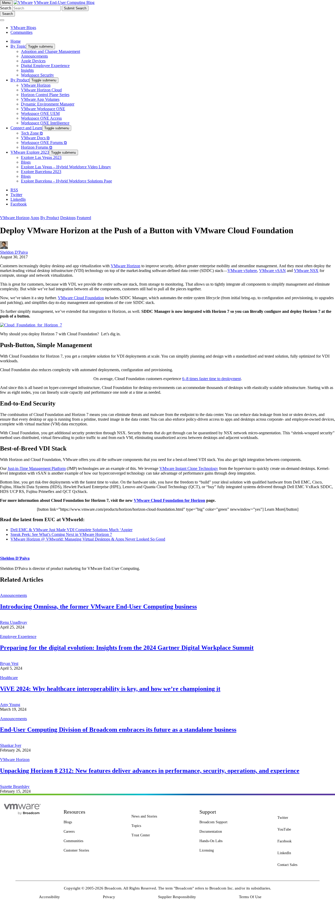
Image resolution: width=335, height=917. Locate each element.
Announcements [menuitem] (34, 56)
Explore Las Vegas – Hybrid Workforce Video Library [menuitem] (66, 167)
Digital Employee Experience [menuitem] (45, 65)
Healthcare (9, 677)
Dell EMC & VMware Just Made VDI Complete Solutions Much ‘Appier (71, 529)
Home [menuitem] (15, 41)
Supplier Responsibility (177, 897)
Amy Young (10, 704)
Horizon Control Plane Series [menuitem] (45, 94)
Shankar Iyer (10, 745)
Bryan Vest (9, 663)
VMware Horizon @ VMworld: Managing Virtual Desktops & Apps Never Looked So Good (87, 539)
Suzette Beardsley (15, 786)
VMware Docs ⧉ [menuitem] (35, 138)
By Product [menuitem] (19, 80)
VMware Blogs (23, 27)
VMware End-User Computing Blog (64, 2)
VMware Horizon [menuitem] (36, 85)
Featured (84, 217)
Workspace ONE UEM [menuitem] (40, 113)
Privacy (109, 897)
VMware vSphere (242, 270)
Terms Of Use (250, 897)
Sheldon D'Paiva (14, 252)
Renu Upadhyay (13, 622)
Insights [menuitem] (27, 70)
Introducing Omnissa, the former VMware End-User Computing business (98, 606)
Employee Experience (18, 636)
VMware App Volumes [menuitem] (40, 99)
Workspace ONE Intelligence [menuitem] (45, 123)
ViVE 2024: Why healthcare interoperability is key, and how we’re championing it (110, 688)
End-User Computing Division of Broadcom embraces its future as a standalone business (118, 729)
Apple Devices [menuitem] (33, 61)
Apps (34, 217)
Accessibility (49, 897)
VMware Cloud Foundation (81, 298)
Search (5, 8)
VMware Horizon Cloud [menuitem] (41, 90)
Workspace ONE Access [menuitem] (41, 118)
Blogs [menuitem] (26, 162)
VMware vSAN (272, 270)
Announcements (13, 595)
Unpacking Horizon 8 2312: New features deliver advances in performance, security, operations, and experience (149, 770)
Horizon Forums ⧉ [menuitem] (36, 147)
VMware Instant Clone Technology (188, 468)
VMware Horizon (15, 217)
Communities (21, 32)
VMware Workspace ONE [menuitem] (43, 109)
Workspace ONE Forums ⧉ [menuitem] (44, 142)
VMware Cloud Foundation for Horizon (169, 500)
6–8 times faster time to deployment (211, 378)
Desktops (68, 217)
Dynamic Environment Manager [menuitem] (47, 104)
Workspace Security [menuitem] (37, 75)
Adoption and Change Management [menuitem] (50, 51)
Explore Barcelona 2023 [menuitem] (41, 171)
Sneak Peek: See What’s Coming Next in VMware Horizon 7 (61, 534)
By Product (49, 217)
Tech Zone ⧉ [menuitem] (32, 133)
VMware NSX (306, 270)
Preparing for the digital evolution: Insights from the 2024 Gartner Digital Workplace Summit (127, 647)
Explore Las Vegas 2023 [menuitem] (41, 157)
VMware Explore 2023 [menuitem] (29, 152)
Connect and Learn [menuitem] (26, 128)
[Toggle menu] (2, 20)
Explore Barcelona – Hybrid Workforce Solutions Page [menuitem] (66, 181)
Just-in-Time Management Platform (37, 468)
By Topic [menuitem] (18, 46)
